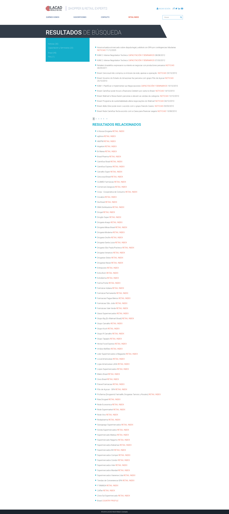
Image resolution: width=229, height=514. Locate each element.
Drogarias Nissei (110, 263)
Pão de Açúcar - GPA (112, 389)
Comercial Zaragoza (112, 187)
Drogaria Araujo (109, 222)
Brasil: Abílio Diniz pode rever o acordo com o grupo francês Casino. (135, 106)
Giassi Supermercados (113, 313)
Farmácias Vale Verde (112, 308)
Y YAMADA (107, 485)
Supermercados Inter (112, 465)
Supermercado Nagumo (113, 440)
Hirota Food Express (112, 344)
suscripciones (79, 17)
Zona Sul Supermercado (113, 496)
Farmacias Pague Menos (113, 298)
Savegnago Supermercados (115, 425)
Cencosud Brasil (110, 177)
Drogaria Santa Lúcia (112, 242)
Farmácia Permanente (112, 293)
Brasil (107, 501)
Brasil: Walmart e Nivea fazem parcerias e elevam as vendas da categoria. (138, 96)
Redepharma (108, 420)
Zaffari (106, 490)
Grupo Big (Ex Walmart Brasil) (115, 318)
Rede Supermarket (111, 409)
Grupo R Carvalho (110, 334)
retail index (133, 17)
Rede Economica (110, 404)
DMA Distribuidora (110, 207)
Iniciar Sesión (164, 9)
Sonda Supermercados (113, 430)
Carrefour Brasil (109, 161)
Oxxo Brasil (108, 379)
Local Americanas (111, 359)
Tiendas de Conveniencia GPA (115, 480)
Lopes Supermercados (113, 369)
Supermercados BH (111, 450)
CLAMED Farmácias (111, 182)
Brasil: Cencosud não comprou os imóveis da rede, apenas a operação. (137, 73)
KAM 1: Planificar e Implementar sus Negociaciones (137, 86)
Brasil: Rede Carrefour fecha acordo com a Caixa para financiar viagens (137, 111)
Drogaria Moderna (111, 232)
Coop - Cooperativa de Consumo (117, 192)
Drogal (106, 212)
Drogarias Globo (110, 258)
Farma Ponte (108, 283)
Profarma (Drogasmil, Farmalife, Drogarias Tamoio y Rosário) (129, 394)
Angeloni (107, 146)
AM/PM (106, 141)
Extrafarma (108, 278)
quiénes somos (52, 17)
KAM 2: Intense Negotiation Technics (131, 55)
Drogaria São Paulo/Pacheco (115, 248)
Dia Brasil (107, 202)
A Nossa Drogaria (110, 131)
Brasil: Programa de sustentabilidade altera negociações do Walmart (135, 101)
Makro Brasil (108, 374)
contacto (105, 17)
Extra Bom (107, 273)
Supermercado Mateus (113, 435)
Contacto (125, 512)
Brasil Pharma (109, 156)
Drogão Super (109, 217)
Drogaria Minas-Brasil (112, 227)
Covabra (107, 197)
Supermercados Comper (113, 455)
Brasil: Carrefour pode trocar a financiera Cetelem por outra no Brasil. (135, 91)
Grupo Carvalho (109, 323)
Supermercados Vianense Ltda (116, 475)
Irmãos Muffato (110, 349)
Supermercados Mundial (113, 470)
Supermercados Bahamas (114, 445)
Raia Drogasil (108, 399)
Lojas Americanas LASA (113, 364)
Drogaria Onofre (110, 237)
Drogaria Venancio (111, 253)
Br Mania (107, 151)
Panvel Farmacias (111, 384)
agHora (106, 136)
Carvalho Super (109, 172)
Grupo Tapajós (109, 339)
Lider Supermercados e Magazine (117, 354)
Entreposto (108, 268)
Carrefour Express (111, 166)
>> (107, 119)
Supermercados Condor (113, 460)
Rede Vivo (107, 415)
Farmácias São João (112, 303)
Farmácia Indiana (110, 288)
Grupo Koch (108, 329)
